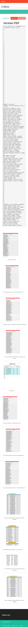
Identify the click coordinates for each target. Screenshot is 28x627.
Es (5, 6)
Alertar (21, 625)
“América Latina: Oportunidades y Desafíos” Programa (14, 324)
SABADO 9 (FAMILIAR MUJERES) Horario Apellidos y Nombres (14, 518)
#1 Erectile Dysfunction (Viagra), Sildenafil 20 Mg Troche (14, 357)
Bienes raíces (6, 18)
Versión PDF (11, 390)
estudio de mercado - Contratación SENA (11, 423)
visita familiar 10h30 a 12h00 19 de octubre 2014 (13, 292)
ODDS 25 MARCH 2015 (12, 259)
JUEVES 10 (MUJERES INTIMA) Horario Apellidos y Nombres (14, 601)
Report (15, 18)
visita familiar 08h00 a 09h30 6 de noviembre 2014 (13, 455)
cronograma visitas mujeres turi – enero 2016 (13, 549)
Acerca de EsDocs (6, 625)
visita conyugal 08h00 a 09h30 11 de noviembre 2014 (14, 487)
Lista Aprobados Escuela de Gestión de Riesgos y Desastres (14, 569)
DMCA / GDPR (14, 625)
